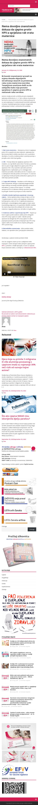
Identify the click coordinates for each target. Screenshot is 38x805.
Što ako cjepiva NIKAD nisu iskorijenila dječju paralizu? (16, 417)
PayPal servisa (28, 464)
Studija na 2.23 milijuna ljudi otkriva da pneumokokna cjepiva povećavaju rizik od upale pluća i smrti (22, 642)
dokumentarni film (30, 247)
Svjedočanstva (6, 586)
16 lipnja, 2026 (14, 646)
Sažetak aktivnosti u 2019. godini (12, 312)
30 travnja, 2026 (15, 657)
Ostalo (4, 583)
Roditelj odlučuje (6, 297)
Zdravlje (4, 589)
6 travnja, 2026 (14, 680)
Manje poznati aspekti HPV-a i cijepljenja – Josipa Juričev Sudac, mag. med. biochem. (23, 688)
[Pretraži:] (19, 6)
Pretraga (4, 526)
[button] (36, 1)
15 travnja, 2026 (15, 669)
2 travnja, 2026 (6, 706)
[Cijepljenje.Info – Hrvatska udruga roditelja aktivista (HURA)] (19, 11)
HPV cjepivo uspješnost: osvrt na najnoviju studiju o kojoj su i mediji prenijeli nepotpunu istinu (21, 654)
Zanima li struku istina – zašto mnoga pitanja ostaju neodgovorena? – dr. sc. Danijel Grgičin (22, 714)
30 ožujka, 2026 (14, 717)
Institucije (4, 580)
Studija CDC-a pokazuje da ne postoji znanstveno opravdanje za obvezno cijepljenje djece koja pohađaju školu (22, 665)
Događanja (5, 577)
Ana (4, 72)
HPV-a (3, 245)
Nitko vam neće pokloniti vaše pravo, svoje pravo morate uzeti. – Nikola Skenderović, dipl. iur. (22, 676)
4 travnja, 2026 (14, 692)
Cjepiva (4, 575)
